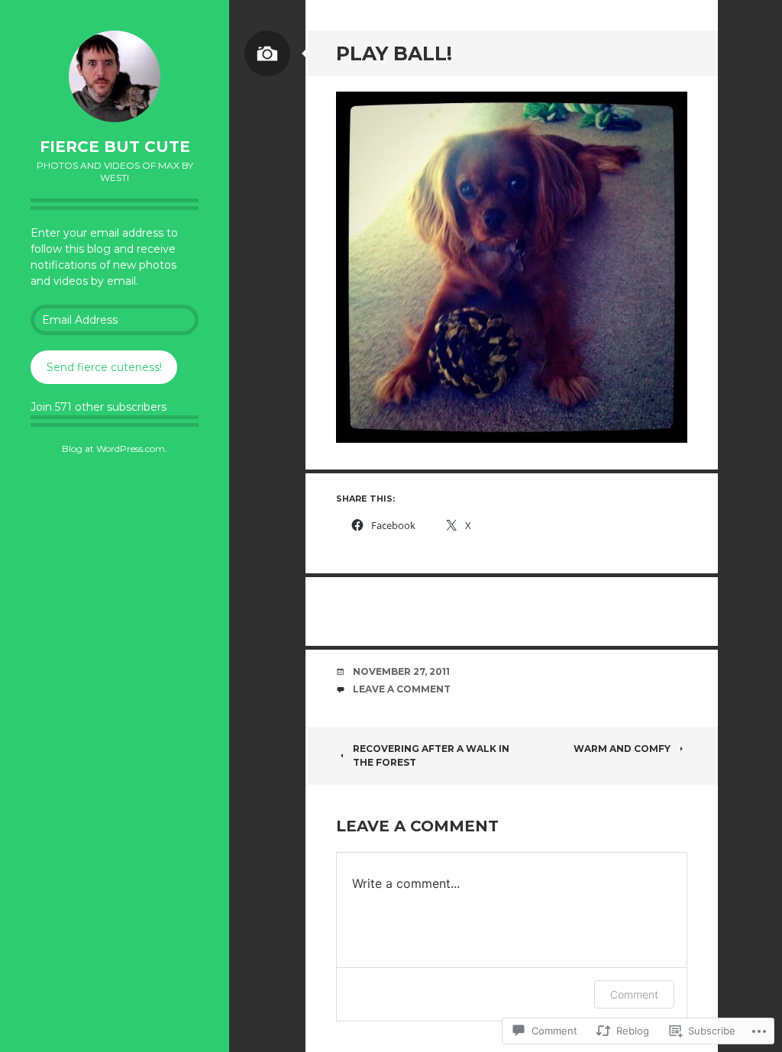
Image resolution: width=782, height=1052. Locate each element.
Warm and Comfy (622, 748)
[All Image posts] (267, 53)
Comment (634, 994)
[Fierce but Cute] (115, 76)
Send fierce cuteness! (104, 367)
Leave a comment (402, 689)
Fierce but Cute (115, 146)
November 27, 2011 (401, 671)
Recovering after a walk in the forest (431, 755)
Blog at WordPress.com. (114, 448)
